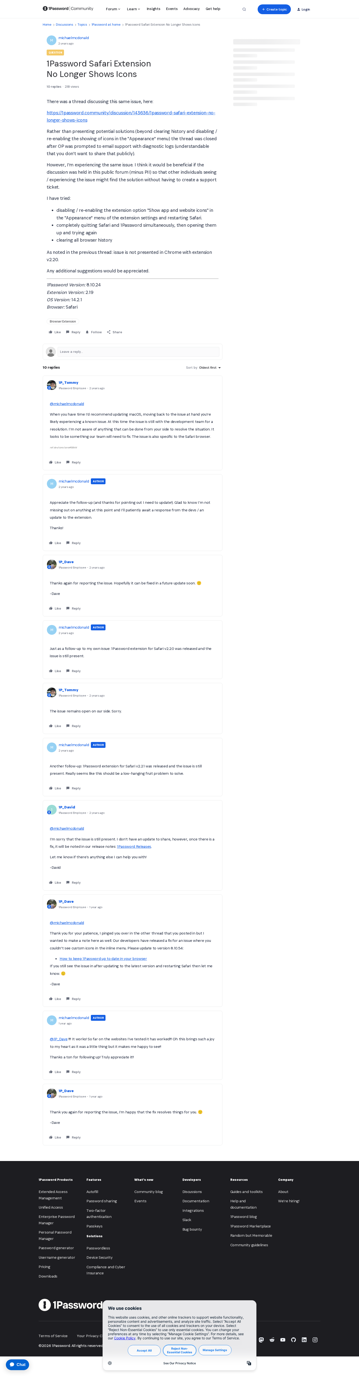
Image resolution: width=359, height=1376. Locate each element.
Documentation (195, 1201)
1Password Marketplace (250, 1226)
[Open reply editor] (132, 352)
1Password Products (56, 1180)
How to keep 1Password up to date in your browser (103, 958)
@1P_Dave (58, 1039)
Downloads (48, 1276)
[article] (132, 423)
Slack (186, 1219)
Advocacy (191, 8)
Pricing (44, 1266)
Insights (153, 8)
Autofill (92, 1191)
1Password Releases (134, 846)
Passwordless (98, 1248)
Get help (213, 8)
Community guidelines (249, 1244)
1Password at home (106, 24)
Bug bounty (192, 1229)
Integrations (193, 1210)
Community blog (148, 1191)
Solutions (94, 1236)
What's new (143, 1180)
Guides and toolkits (246, 1191)
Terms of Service (53, 1335)
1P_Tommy (68, 382)
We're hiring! (288, 1201)
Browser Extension (63, 321)
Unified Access (51, 1207)
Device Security (99, 1257)
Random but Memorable (251, 1235)
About (283, 1191)
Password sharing (101, 1201)
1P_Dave (66, 561)
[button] (274, 9)
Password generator (56, 1247)
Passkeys (94, 1226)
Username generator (57, 1257)
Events (172, 8)
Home (47, 24)
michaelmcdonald (73, 37)
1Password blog (243, 1216)
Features (93, 1180)
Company (285, 1180)
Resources (239, 1180)
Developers (191, 1180)
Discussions (64, 24)
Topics (82, 24)
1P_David (67, 807)
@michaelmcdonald (67, 403)
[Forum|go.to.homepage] (68, 9)
